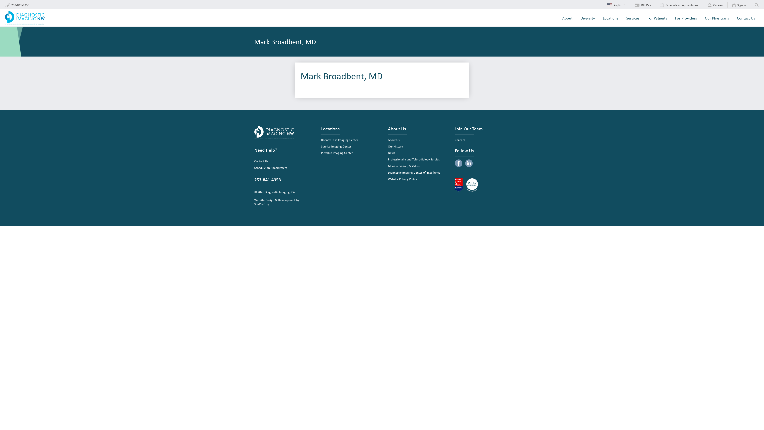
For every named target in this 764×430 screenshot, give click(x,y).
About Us (394, 140)
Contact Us (261, 161)
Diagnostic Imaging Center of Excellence (414, 172)
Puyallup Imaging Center (337, 152)
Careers (460, 140)
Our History (395, 146)
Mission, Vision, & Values (404, 166)
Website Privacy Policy (402, 179)
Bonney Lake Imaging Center (339, 140)
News (391, 152)
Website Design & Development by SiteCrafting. (276, 202)
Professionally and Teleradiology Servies (414, 159)
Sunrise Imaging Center (336, 146)
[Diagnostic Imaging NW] (25, 17)
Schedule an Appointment (270, 167)
